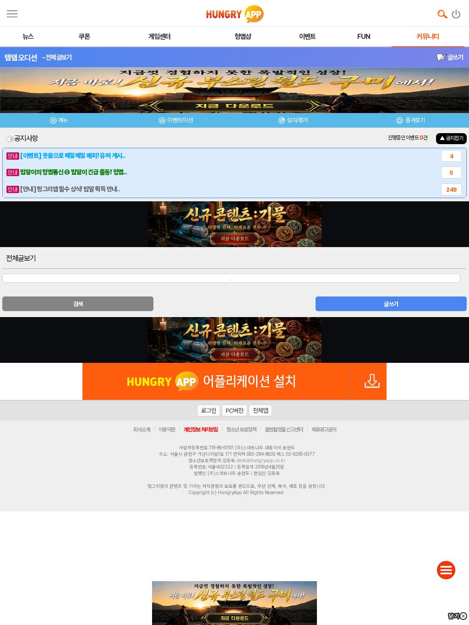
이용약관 (166, 429)
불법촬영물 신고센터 (284, 429)
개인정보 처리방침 (201, 429)
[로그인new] (456, 12)
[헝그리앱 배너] (234, 340)
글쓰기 (455, 57)
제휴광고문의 (323, 429)
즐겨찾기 (414, 120)
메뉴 (63, 120)
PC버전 (234, 410)
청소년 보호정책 (241, 429)
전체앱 (260, 410)
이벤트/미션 (179, 120)
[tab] (58, 121)
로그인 (208, 410)
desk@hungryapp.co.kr (260, 460)
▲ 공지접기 (451, 138)
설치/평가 (297, 120)
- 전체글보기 (57, 57)
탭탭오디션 (21, 57)
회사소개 (141, 429)
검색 (78, 304)
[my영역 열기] (12, 12)
